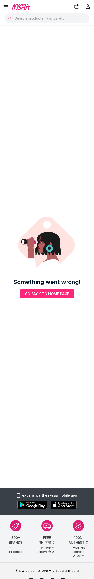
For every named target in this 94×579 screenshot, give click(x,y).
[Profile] (88, 6)
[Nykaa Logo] (21, 6)
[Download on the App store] (64, 505)
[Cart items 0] (76, 6)
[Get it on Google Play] (32, 505)
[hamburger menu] (6, 6)
